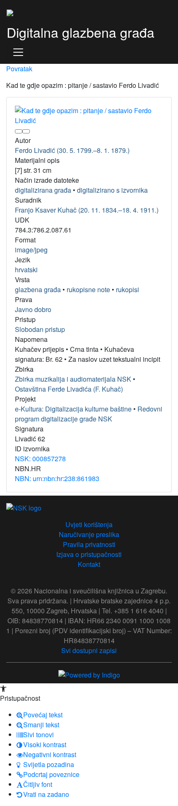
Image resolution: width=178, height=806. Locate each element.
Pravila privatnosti (89, 544)
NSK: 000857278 (40, 458)
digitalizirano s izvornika (112, 190)
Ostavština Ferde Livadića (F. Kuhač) (69, 389)
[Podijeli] (26, 131)
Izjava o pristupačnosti (89, 554)
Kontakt (89, 564)
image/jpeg (31, 249)
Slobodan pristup (40, 329)
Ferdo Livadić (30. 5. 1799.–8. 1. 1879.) (72, 150)
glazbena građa (38, 289)
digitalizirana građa (43, 190)
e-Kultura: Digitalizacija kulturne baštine (73, 409)
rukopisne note (88, 289)
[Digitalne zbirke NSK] (10, 11)
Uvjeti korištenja (89, 524)
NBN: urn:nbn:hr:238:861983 (57, 478)
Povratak (19, 68)
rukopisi (127, 289)
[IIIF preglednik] (18, 131)
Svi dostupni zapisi (89, 650)
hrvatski (26, 269)
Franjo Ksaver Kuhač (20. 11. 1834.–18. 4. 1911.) (87, 210)
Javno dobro (33, 309)
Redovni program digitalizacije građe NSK (88, 414)
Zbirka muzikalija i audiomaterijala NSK (73, 379)
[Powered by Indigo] (89, 674)
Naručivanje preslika (89, 534)
